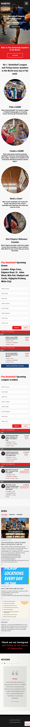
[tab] (5, 514)
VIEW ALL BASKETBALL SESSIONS (15, 366)
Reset (16, 327)
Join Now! (15, 55)
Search (26, 327)
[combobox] (15, 288)
